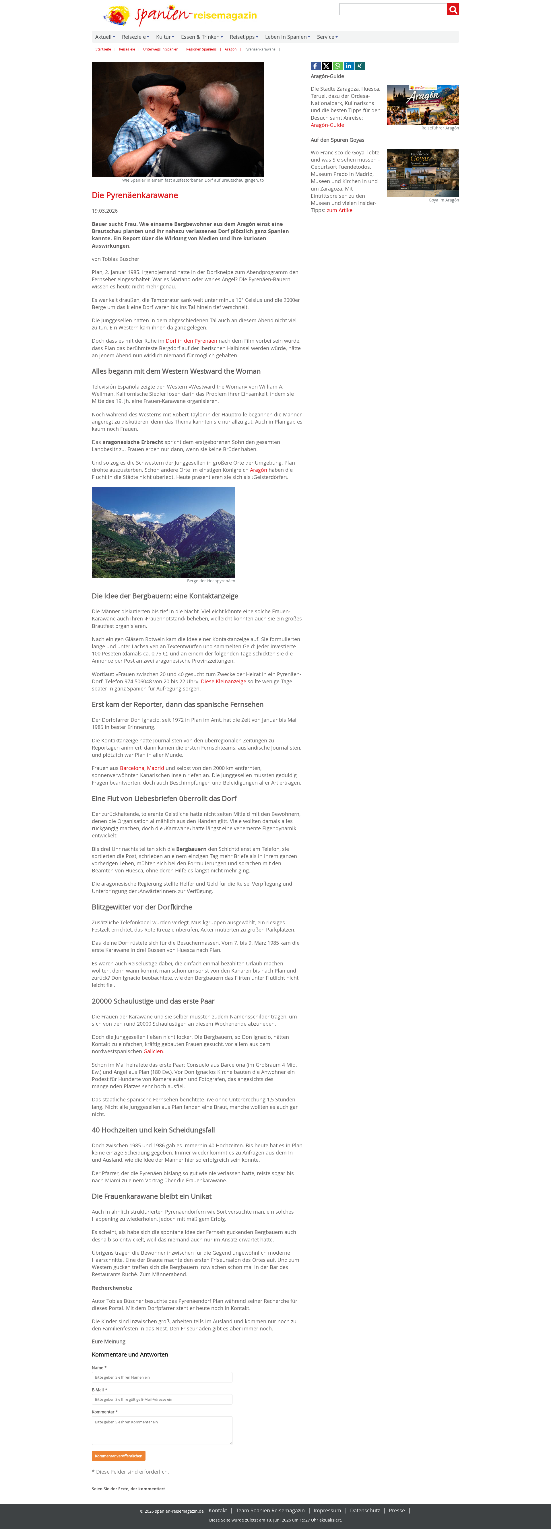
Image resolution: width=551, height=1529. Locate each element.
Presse (397, 1510)
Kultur (166, 38)
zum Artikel (340, 210)
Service (328, 38)
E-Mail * (99, 1389)
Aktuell (106, 38)
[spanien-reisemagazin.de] (181, 15)
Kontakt (218, 1510)
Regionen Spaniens (201, 49)
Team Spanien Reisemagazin (270, 1510)
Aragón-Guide (327, 124)
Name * (99, 1367)
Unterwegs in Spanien (160, 49)
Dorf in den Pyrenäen (191, 340)
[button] (316, 66)
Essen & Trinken (203, 38)
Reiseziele (136, 38)
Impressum (327, 1510)
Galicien (153, 1051)
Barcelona (132, 767)
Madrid (155, 767)
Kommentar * (105, 1411)
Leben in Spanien (288, 38)
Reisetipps (245, 38)
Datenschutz (365, 1510)
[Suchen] (453, 9)
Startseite (103, 49)
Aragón (230, 49)
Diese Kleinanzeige (223, 681)
